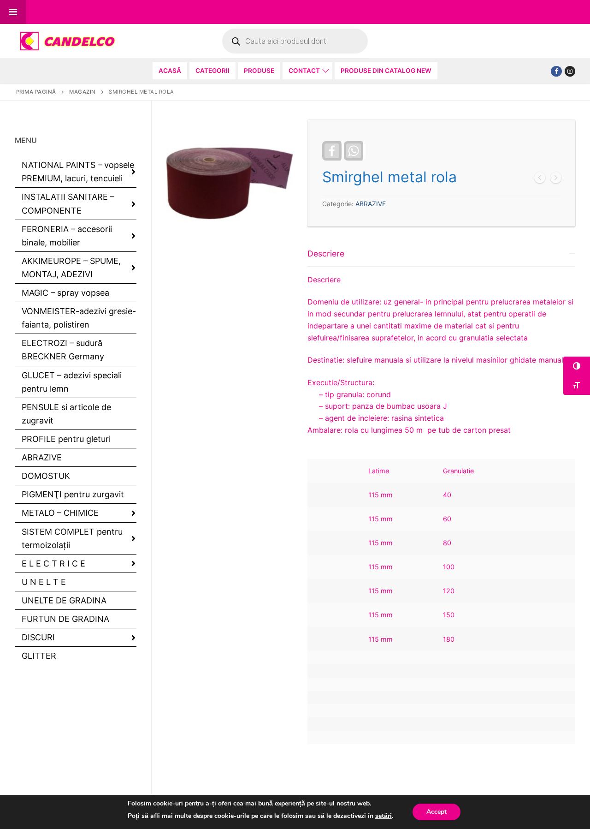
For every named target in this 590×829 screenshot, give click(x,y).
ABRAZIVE (370, 204)
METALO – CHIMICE (60, 513)
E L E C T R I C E (53, 563)
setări (383, 815)
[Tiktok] (570, 71)
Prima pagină (36, 92)
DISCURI (38, 637)
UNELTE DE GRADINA (64, 600)
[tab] (441, 492)
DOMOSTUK (46, 476)
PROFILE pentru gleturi (66, 439)
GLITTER (39, 656)
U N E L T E (44, 582)
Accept (436, 811)
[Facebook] (556, 71)
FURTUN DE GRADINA (65, 619)
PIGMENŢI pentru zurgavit (73, 494)
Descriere (325, 253)
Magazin (82, 92)
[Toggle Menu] (13, 12)
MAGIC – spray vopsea (65, 293)
